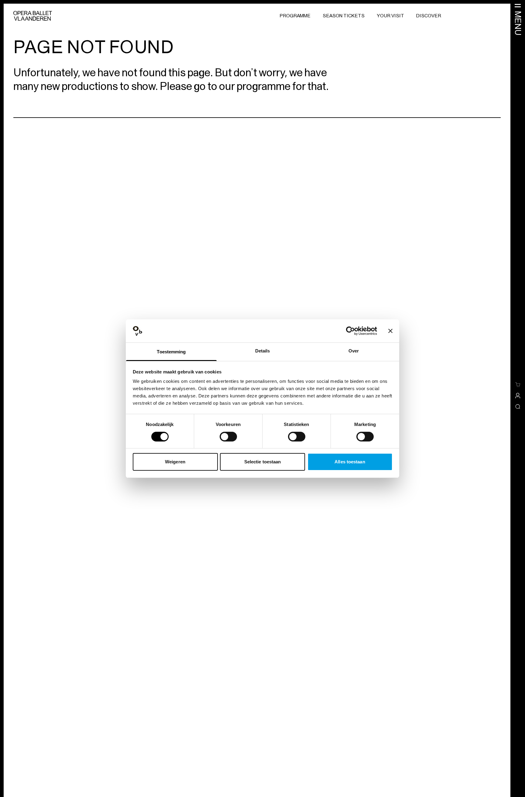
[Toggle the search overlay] (517, 406)
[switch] (228, 436)
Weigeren (175, 461)
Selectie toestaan (262, 461)
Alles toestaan (350, 461)
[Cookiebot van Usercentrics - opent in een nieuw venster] (350, 330)
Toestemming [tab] (171, 351)
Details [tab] (262, 350)
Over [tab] (353, 350)
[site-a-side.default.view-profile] (517, 395)
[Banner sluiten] (390, 331)
